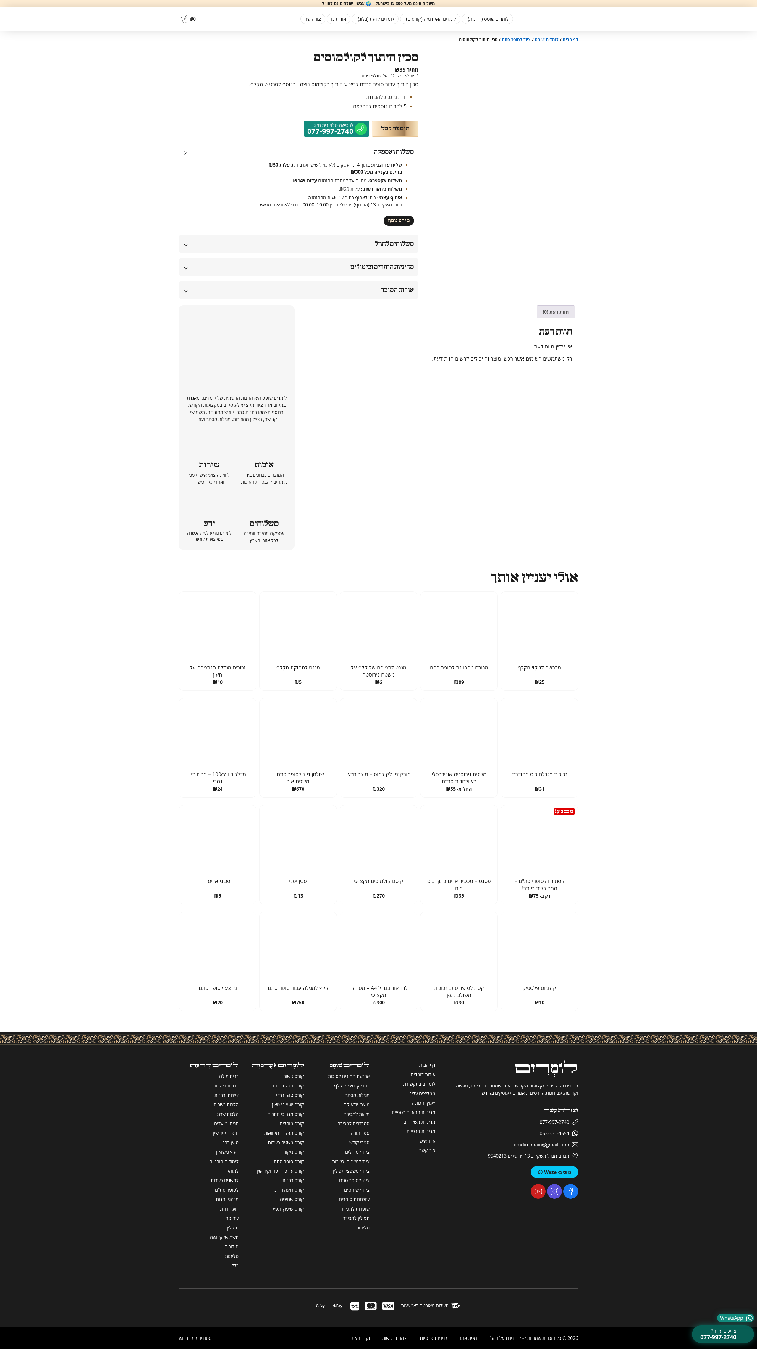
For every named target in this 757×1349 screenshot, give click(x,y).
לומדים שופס (547, 39)
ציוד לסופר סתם (516, 39)
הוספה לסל (395, 128)
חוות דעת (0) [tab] (556, 312)
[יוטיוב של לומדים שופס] (538, 1191)
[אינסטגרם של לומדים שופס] (554, 1191)
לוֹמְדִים (546, 1068)
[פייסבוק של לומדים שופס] (570, 1191)
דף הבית (570, 39)
